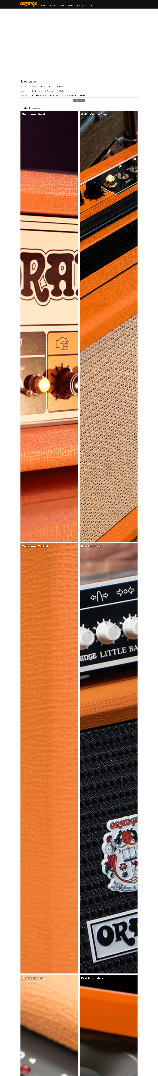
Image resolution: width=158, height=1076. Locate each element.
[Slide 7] (89, 73)
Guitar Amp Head (33, 114)
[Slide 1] (69, 73)
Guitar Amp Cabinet (35, 546)
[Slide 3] (75, 73)
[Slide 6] (85, 73)
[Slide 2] (72, 73)
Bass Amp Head (91, 546)
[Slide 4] (79, 73)
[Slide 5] (82, 73)
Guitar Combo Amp (94, 114)
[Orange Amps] (29, 3)
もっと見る (79, 100)
